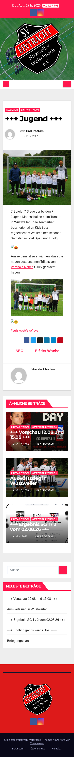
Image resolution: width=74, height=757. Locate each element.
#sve (28, 330)
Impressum (17, 748)
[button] (58, 84)
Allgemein (12, 110)
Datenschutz (37, 748)
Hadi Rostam (34, 131)
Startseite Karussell (44, 427)
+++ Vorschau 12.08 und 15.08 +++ (37, 434)
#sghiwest (18, 330)
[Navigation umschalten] (67, 84)
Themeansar (37, 743)
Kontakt (56, 748)
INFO (18, 351)
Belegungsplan (18, 640)
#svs (35, 330)
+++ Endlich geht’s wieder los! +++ (32, 630)
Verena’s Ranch (22, 267)
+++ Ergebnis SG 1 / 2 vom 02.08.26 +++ (33, 526)
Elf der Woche (47, 351)
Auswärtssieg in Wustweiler (28, 480)
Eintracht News (30, 110)
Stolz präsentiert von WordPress (23, 739)
